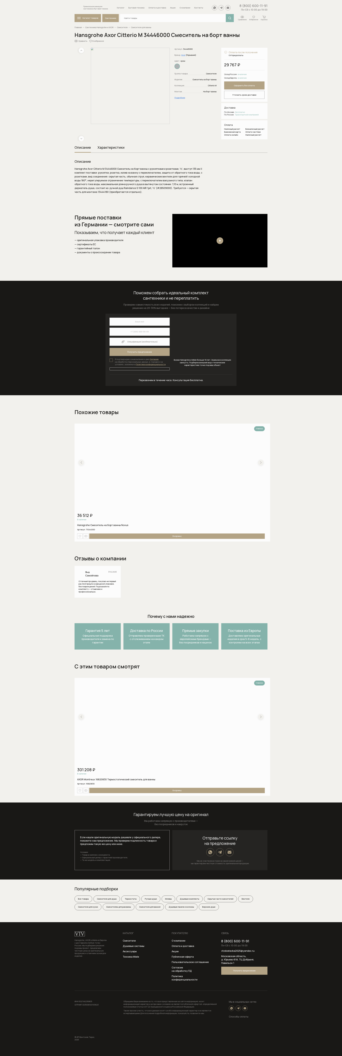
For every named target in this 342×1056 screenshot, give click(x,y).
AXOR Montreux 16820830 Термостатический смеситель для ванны (116, 779)
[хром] (177, 66)
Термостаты (131, 899)
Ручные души (151, 899)
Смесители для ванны (141, 27)
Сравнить (82, 41)
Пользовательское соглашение (190, 962)
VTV (79, 934)
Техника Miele (131, 956)
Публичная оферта (183, 956)
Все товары (83, 899)
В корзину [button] (177, 536)
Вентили (246, 899)
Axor (183, 55)
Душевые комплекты (189, 899)
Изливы (168, 899)
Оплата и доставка (183, 946)
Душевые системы (133, 946)
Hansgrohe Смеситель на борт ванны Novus (102, 525)
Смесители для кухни (88, 907)
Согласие (154, 359)
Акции (175, 951)
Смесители (122, 27)
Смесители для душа (106, 899)
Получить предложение (244, 970)
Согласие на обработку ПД (182, 969)
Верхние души (208, 907)
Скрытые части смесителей (220, 899)
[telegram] (221, 7)
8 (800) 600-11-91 (253, 5)
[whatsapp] (214, 7)
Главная (78, 27)
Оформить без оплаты (244, 85)
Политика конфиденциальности (184, 978)
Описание (83, 147)
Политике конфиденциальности (151, 364)
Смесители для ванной (149, 907)
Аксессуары (130, 951)
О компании (178, 940)
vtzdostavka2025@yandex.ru (237, 950)
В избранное (98, 41)
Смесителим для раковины (118, 907)
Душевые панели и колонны (181, 907)
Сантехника (110, 18)
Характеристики (111, 147)
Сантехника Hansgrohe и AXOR (99, 27)
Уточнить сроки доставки (244, 95)
